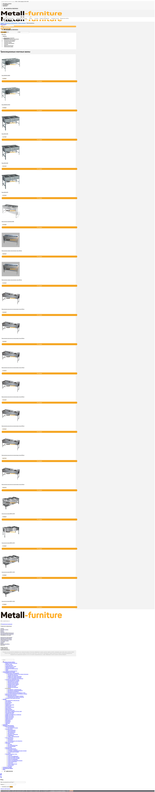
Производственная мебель (9, 18)
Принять (71, 790)
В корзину (40, 81)
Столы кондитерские (12, 763)
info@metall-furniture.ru (5, 649)
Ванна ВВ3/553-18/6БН (6, 75)
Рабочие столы (8, 664)
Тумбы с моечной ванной (13, 736)
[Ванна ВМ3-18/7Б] (11, 190)
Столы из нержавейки (13, 759)
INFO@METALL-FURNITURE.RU (12, 8)
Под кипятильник (11, 746)
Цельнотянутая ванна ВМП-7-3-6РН (8, 601)
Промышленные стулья (10, 666)
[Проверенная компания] (6, 624)
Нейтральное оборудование (11, 23)
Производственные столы (11, 754)
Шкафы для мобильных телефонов (13, 714)
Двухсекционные (11, 731)
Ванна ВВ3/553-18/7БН (6, 104)
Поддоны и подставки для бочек (12, 698)
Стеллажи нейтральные (10, 748)
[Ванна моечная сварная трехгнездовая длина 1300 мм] (11, 248)
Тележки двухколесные (13, 682)
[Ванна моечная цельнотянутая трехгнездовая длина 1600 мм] (11, 336)
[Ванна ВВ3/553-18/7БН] (11, 102)
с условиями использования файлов (57, 790)
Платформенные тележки (13, 680)
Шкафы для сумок (9, 715)
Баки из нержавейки (9, 726)
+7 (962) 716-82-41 (4, 648)
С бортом (10, 755)
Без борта (10, 766)
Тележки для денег (12, 686)
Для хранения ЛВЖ (9, 712)
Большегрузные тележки (13, 684)
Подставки (7, 743)
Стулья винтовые (9, 665)
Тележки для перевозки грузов (12, 679)
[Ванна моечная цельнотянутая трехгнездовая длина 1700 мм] (11, 365)
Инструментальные (9, 707)
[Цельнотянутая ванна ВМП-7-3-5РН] (11, 569)
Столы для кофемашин (13, 756)
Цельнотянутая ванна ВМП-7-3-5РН (8, 572)
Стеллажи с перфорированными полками (17, 750)
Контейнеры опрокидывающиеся (15, 690)
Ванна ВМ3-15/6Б (5, 133)
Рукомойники (11, 735)
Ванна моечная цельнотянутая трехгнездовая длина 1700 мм (13, 367)
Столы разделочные (12, 761)
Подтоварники (8, 747)
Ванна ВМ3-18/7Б (5, 192)
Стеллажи (36, 18)
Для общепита (11, 733)
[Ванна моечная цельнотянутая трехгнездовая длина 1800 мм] (11, 394)
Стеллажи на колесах (12, 749)
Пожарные (7, 722)
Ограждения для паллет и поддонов (16, 697)
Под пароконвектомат (13, 745)
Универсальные (8, 719)
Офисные (7, 723)
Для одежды (8, 701)
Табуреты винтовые (9, 667)
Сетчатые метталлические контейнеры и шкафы (16, 693)
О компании (5, 4)
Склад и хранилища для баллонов (15, 678)
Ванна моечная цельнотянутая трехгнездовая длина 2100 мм (13, 484)
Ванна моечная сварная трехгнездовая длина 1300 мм (12, 250)
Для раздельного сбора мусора (12, 700)
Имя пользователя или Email (7, 782)
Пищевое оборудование (44, 18)
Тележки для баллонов (13, 675)
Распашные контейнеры (13, 691)
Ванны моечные (22, 23)
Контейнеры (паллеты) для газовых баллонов (18, 674)
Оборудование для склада (21, 18)
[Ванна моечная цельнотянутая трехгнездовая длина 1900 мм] (11, 423)
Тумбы (6, 669)
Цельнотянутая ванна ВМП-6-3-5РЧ (8, 542)
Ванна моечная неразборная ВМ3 (8, 221)
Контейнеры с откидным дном (14, 689)
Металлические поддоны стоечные (15, 696)
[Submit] (3, 661)
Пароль (2, 784)
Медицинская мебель (64, 18)
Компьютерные (8, 709)
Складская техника (55, 18)
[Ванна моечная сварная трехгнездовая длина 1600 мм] (11, 277)
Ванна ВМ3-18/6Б (5, 163)
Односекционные (12, 730)
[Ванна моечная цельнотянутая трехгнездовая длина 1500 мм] (11, 307)
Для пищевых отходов (13, 727)
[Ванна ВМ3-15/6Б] (11, 131)
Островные (10, 739)
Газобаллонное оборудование (12, 673)
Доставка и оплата (7, 3)
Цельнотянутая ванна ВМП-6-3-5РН (8, 513)
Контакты (5, 5)
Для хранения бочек (9, 710)
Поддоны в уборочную (13, 734)
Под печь (10, 744)
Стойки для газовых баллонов (14, 677)
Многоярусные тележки (13, 681)
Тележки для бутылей (12, 685)
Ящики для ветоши (9, 716)
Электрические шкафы (8, 46)
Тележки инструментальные (11, 668)
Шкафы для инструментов (11, 663)
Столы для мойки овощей (13, 757)
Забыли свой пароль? (5, 788)
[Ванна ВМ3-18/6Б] (11, 160)
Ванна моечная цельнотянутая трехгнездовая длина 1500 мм (13, 309)
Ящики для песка (9, 717)
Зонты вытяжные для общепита (15, 740)
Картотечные (8, 708)
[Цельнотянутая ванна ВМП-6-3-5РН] (11, 511)
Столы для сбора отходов (13, 758)
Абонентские (8, 705)
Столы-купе (10, 762)
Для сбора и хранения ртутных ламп (13, 711)
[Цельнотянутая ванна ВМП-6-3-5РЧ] (11, 540)
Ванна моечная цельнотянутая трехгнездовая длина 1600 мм (13, 338)
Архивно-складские (9, 704)
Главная (2, 23)
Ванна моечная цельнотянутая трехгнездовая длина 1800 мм (13, 396)
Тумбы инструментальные (11, 670)
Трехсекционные (11, 732)
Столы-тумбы (11, 765)
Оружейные (8, 721)
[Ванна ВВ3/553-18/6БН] (11, 73)
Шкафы (30, 18)
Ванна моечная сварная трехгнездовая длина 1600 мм (12, 279)
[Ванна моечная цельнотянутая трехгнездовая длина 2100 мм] (11, 482)
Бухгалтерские (8, 702)
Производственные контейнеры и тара (16, 692)
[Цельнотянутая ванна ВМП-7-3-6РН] (11, 599)
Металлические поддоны (10, 694)
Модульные (8, 720)
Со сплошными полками (13, 751)
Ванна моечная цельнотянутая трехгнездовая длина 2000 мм (13, 455)
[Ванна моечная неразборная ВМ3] (11, 219)
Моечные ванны (9, 728)
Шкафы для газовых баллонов (14, 676)
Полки (9, 752)
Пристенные (10, 738)
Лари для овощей (9, 742)
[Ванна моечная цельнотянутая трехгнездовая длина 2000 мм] (11, 453)
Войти (11, 786)
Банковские (8, 703)
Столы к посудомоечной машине (15, 760)
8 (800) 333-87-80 (9, 21)
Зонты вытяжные (9, 737)
